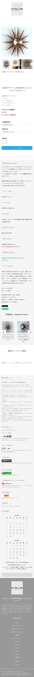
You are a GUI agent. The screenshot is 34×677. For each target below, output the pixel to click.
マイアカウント (17, 644)
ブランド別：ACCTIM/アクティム (8, 102)
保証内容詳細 (5, 260)
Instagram (17, 664)
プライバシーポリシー (17, 638)
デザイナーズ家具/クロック (7, 105)
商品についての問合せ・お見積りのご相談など (13, 299)
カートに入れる (18, 148)
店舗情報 (17, 635)
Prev (3, 64)
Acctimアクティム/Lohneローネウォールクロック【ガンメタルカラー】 (8, 337)
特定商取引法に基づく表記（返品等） (11, 294)
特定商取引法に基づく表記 (17, 631)
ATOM (17, 654)
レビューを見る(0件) (8, 288)
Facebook (17, 661)
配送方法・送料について (16, 628)
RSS (17, 651)
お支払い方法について (17, 625)
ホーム (17, 622)
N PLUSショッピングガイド (9, 297)
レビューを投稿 (6, 290)
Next (31, 64)
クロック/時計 (4, 98)
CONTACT (17, 641)
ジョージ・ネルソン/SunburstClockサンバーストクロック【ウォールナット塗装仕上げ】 (23, 338)
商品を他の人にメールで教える (9, 302)
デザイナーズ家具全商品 (7, 100)
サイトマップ (17, 648)
